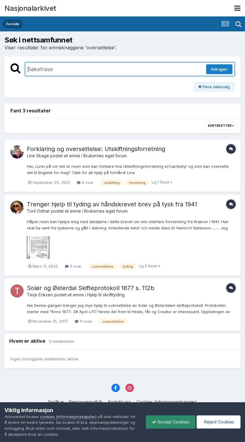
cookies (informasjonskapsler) (68, 416)
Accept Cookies (172, 421)
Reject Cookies (218, 421)
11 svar (85, 321)
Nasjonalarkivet (30, 8)
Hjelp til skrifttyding (106, 294)
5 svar (75, 266)
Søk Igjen (219, 69)
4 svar (87, 182)
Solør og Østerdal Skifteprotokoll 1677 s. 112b (90, 288)
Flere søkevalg (215, 86)
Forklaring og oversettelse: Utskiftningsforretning (96, 149)
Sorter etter (220, 125)
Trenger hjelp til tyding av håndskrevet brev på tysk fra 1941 (112, 204)
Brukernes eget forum (105, 155)
